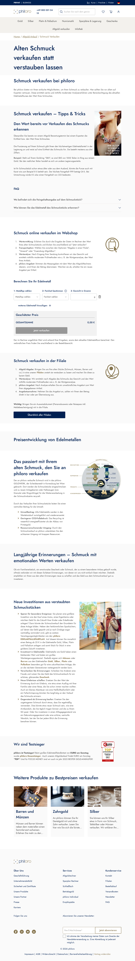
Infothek (79, 29)
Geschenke (112, 21)
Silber (31, 21)
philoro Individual (70, 896)
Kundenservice (113, 870)
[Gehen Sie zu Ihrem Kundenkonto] (118, 12)
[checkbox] (64, 936)
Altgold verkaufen (61, 29)
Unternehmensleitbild (23, 881)
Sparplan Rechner (70, 881)
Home (17, 36)
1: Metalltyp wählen (23, 290)
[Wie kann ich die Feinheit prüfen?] (65, 291)
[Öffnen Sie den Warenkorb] (111, 12)
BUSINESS (27, 2)
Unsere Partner (20, 896)
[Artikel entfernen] (99, 296)
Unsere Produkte (21, 891)
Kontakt (108, 875)
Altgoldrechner (69, 875)
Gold (20, 21)
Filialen (111, 2)
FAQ (107, 902)
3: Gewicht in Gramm (81, 290)
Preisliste (101, 2)
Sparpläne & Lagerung (90, 21)
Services (67, 870)
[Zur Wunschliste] (103, 12)
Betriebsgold (68, 891)
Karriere (17, 907)
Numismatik (68, 21)
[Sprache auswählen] (118, 2)
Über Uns (19, 870)
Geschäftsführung (21, 875)
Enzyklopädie (68, 902)
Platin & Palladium (48, 21)
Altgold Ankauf (30, 36)
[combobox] (27, 297)
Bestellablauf (111, 886)
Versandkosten (111, 891)
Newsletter (110, 896)
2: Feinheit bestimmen (52, 290)
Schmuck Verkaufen (49, 36)
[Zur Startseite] (22, 12)
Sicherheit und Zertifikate (25, 886)
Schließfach (68, 886)
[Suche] (61, 11)
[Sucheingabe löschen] (92, 11)
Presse (16, 902)
